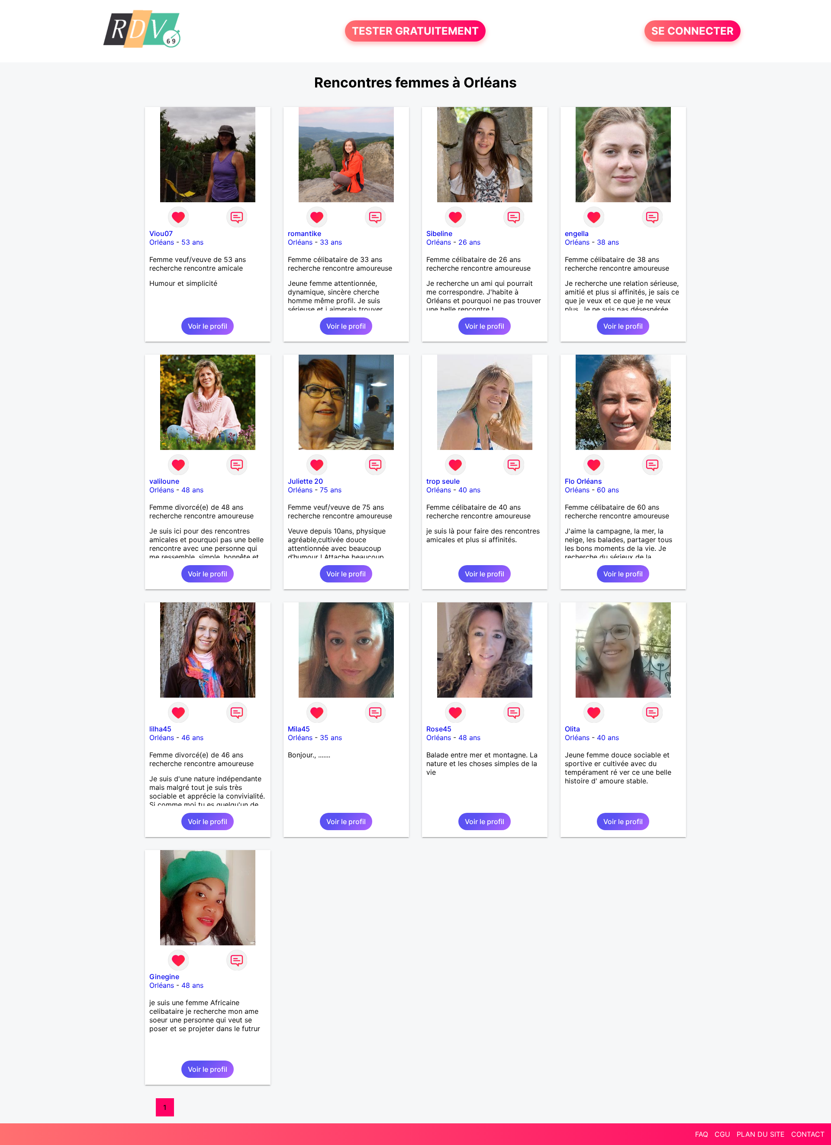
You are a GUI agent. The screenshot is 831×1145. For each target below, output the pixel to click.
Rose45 (438, 729)
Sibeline (439, 233)
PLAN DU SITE (761, 1134)
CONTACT (808, 1134)
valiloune (164, 481)
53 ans (192, 242)
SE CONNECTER (692, 31)
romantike (304, 233)
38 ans (608, 242)
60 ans (608, 489)
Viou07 (161, 233)
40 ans (469, 489)
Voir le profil (207, 326)
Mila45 (299, 729)
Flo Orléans (583, 481)
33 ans (331, 242)
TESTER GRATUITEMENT (415, 31)
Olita (572, 729)
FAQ (701, 1134)
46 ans (192, 737)
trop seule (443, 481)
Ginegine (164, 976)
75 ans (330, 489)
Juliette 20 (305, 481)
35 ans (331, 737)
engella (577, 233)
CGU (722, 1134)
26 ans (469, 242)
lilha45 (160, 729)
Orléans (161, 242)
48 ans (192, 489)
